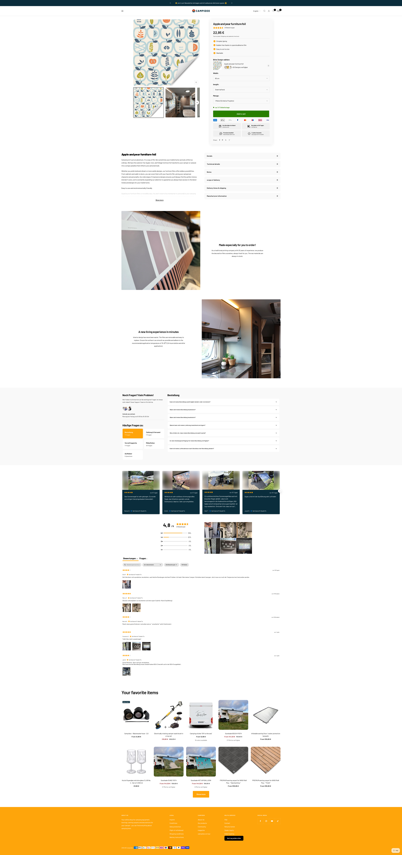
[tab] (143, 558)
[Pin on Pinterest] (222, 140)
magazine (201, 830)
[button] (176, 533)
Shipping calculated (226, 36)
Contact (227, 823)
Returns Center (229, 827)
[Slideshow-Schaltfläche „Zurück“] (122, 491)
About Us (201, 820)
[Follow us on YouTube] (272, 821)
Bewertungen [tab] (130, 558)
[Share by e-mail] (229, 140)
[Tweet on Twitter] (226, 140)
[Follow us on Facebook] (260, 821)
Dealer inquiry (229, 830)
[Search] (264, 11)
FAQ (225, 820)
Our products (202, 823)
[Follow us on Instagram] (266, 821)
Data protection (175, 827)
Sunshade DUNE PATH (169, 780)
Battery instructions (177, 837)
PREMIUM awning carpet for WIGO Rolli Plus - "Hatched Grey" (233, 781)
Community (202, 827)
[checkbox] (184, 565)
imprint (172, 820)
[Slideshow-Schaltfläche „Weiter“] (279, 491)
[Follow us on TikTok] (278, 821)
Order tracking (229, 834)
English (255, 11)
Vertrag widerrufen (234, 838)
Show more (160, 200)
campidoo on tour (204, 834)
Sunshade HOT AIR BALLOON (201, 780)
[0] (273, 11)
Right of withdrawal (176, 830)
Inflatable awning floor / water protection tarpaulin (265, 734)
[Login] (269, 11)
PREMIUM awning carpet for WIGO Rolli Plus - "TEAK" (265, 781)
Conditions (173, 823)
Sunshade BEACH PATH (233, 733)
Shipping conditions (177, 834)
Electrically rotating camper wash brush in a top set (168, 734)
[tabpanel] (201, 621)
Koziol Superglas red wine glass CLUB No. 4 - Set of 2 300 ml (136, 781)
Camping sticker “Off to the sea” (201, 733)
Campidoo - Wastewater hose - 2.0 (136, 733)
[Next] (197, 102)
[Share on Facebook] (219, 140)
